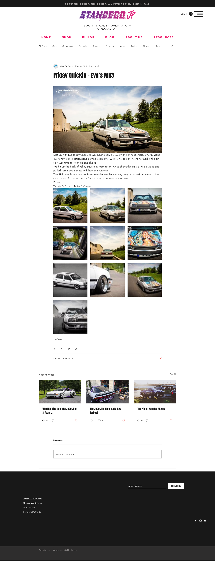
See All (173, 374)
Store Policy (29, 507)
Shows (146, 46)
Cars (54, 46)
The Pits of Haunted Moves (151, 409)
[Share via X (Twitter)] (62, 348)
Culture (96, 46)
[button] (186, 14)
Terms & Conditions (32, 498)
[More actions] (160, 66)
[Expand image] (70, 205)
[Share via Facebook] (54, 348)
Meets (122, 46)
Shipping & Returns (32, 503)
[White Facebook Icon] (195, 520)
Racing (134, 46)
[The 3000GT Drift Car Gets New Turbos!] (107, 391)
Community (67, 46)
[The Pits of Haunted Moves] (155, 391)
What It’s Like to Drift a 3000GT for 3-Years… (59, 411)
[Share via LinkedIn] (69, 348)
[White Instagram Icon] (200, 520)
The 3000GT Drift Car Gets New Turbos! (105, 411)
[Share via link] (76, 348)
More (157, 46)
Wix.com (73, 550)
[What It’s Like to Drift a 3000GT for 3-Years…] (60, 391)
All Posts (43, 46)
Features (110, 46)
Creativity (83, 46)
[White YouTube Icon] (205, 520)
